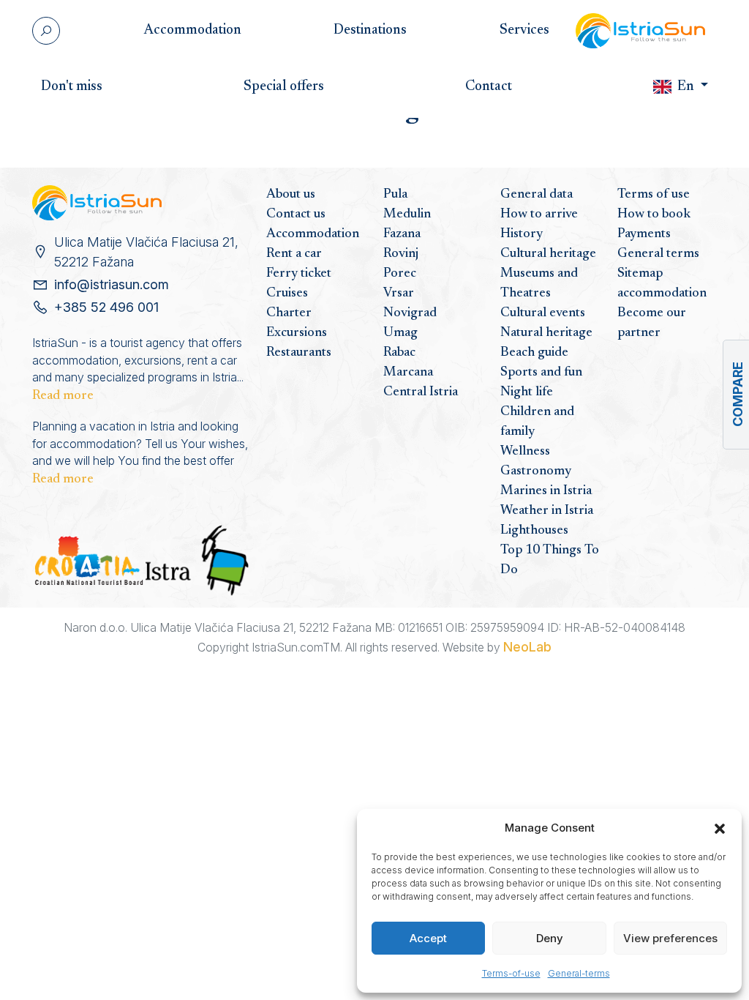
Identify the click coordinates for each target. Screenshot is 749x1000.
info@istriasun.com (111, 284)
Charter (289, 313)
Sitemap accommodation (662, 283)
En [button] (685, 87)
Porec (399, 273)
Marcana (408, 372)
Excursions (296, 333)
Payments (644, 234)
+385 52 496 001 (106, 307)
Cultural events (542, 313)
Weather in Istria (546, 511)
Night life (526, 392)
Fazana (402, 234)
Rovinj (400, 254)
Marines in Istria (546, 491)
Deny (549, 938)
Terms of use (653, 194)
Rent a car (294, 254)
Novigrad (410, 313)
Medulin (407, 214)
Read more (63, 396)
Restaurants (298, 352)
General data (536, 194)
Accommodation (312, 234)
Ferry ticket (298, 273)
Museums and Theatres (539, 283)
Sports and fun (541, 372)
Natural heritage (546, 333)
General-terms (579, 973)
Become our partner (651, 323)
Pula (395, 194)
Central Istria (420, 392)
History (521, 234)
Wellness (525, 451)
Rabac (399, 352)
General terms (658, 254)
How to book (653, 214)
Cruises (287, 293)
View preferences (670, 938)
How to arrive (539, 214)
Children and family (537, 422)
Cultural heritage (548, 254)
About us (290, 194)
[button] (719, 828)
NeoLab (527, 646)
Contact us (295, 214)
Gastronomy (535, 471)
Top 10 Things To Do (549, 560)
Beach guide (534, 352)
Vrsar (398, 293)
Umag (400, 333)
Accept (428, 938)
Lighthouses (534, 530)
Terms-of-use (511, 973)
